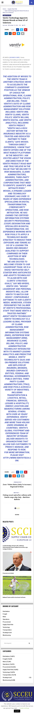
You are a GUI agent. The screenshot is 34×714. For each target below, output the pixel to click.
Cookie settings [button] (24, 708)
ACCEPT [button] (17, 711)
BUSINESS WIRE (14, 57)
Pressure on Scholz (8, 573)
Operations (6, 619)
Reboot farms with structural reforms (14, 597)
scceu (5, 25)
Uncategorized (7, 632)
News (4, 616)
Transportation (7, 630)
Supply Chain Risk (7, 15)
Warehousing (7, 635)
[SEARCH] (29, 643)
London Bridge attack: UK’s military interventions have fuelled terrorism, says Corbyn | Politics (15, 547)
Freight (5, 614)
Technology (6, 627)
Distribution (6, 611)
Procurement (7, 622)
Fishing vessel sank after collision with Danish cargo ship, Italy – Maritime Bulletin (17, 497)
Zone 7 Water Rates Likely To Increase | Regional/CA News (17, 485)
